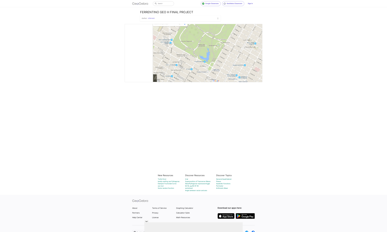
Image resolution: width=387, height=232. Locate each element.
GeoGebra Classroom (234, 3)
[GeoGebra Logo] (140, 3)
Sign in (250, 3)
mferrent (151, 18)
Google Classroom (212, 3)
